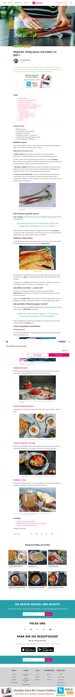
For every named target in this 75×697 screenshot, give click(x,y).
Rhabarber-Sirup (23, 118)
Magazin (26, 2)
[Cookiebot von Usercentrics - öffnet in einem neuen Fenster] (59, 342)
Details (64, 350)
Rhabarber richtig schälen (24, 102)
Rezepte (10, 2)
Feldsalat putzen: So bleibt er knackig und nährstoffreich (31, 523)
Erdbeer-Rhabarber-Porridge (26, 116)
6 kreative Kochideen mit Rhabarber (26, 521)
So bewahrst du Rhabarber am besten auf (27, 525)
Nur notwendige (37, 355)
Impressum (61, 679)
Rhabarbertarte (23, 110)
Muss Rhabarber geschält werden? (27, 100)
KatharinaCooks (26, 60)
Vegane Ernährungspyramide (25, 680)
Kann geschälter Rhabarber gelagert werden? (30, 106)
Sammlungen (18, 2)
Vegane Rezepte (26, 684)
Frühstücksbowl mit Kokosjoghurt (37, 587)
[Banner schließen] (68, 341)
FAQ (37, 674)
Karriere (49, 679)
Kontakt (37, 677)
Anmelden (48, 614)
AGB (61, 674)
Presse (49, 677)
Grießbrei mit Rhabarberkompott (17, 587)
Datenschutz (61, 677)
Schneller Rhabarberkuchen (26, 114)
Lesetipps (20, 120)
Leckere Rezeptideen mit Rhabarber (27, 108)
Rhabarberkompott (24, 112)
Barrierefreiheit (61, 685)
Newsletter (37, 679)
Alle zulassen (59, 355)
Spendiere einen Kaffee (61, 2)
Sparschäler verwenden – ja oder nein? (28, 104)
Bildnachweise (60, 682)
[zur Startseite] (37, 3)
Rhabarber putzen (22, 98)
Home (4, 2)
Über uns (49, 674)
